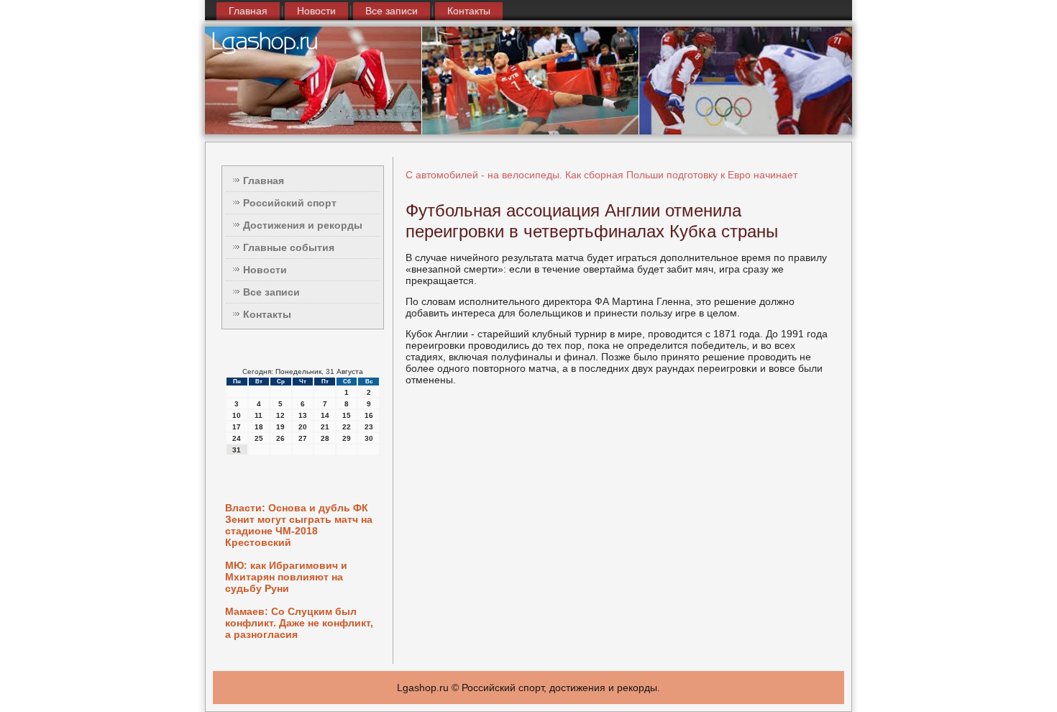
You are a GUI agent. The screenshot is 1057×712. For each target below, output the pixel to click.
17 (236, 427)
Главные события (288, 247)
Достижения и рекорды (302, 225)
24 (236, 438)
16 (369, 415)
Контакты (468, 11)
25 (259, 438)
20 (302, 427)
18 (259, 427)
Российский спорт (290, 203)
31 (236, 450)
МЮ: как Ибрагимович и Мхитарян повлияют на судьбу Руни (286, 577)
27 (302, 438)
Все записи (391, 11)
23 (369, 427)
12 (280, 415)
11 (258, 415)
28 (325, 438)
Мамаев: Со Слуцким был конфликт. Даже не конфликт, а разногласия (299, 623)
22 (346, 427)
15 (346, 415)
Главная (248, 11)
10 (236, 415)
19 (280, 427)
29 (346, 438)
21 (325, 427)
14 (325, 415)
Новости (316, 11)
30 (369, 438)
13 (302, 415)
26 (280, 438)
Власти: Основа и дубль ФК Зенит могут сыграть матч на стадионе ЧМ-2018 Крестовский (298, 525)
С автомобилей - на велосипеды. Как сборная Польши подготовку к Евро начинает (601, 175)
